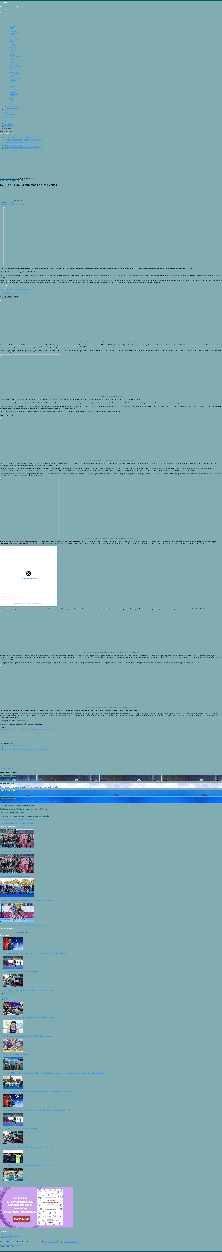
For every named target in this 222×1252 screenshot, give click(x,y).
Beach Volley (14, 50)
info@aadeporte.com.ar (50, 1242)
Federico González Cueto (71, 1242)
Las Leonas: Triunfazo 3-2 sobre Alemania (15, 876)
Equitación (13, 31)
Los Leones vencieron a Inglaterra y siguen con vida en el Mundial (21, 140)
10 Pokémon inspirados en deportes (16, 1054)
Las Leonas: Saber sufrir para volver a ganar (16, 851)
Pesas (11, 41)
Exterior (5, 109)
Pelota (12, 83)
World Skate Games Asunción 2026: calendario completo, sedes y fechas (23, 139)
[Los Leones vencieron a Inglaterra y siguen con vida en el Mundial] (13, 1162)
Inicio (2, 178)
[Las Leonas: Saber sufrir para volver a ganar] (17, 848)
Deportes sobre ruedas (13, 64)
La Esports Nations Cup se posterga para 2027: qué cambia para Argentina (23, 148)
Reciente (5, 999)
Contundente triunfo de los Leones (12, 143)
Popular (5, 998)
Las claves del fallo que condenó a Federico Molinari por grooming (27, 1036)
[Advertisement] (111, 164)
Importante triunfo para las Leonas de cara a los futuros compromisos (22, 145)
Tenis (11, 87)
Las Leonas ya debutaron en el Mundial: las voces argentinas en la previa (26, 900)
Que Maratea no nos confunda (15, 293)
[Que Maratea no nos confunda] (16, 289)
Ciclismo (12, 30)
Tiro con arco (14, 44)
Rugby (12, 58)
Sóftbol (12, 59)
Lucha (12, 103)
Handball (12, 55)
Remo (12, 95)
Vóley (12, 61)
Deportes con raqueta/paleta (14, 78)
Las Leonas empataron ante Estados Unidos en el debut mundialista (24, 925)
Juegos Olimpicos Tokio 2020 (27, 729)
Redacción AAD (5, 768)
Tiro (11, 42)
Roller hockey (14, 69)
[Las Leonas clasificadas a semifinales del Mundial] (13, 968)
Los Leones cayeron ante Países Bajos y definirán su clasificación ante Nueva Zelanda (27, 150)
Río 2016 (59, 729)
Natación (12, 75)
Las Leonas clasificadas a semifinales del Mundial (17, 137)
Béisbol (12, 52)
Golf (11, 38)
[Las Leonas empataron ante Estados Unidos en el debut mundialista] (17, 921)
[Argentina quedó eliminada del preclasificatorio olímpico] (13, 1180)
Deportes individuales (13, 24)
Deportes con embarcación (14, 91)
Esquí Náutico (14, 94)
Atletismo (13, 25)
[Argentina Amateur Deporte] (17, 7)
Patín (11, 67)
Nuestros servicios (8, 117)
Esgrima (12, 34)
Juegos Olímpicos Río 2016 (8, 729)
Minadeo (47, 729)
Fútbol (12, 53)
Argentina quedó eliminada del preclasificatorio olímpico (18, 142)
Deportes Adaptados (9, 114)
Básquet (12, 48)
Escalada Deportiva (15, 33)
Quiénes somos (7, 1234)
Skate (11, 70)
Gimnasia (13, 36)
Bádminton (13, 80)
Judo (11, 100)
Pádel (11, 81)
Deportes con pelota (12, 47)
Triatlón (12, 45)
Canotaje (12, 92)
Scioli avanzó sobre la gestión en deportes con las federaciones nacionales (29, 1017)
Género (5, 111)
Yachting (12, 97)
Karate (12, 101)
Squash (12, 84)
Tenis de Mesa (14, 89)
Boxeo (12, 27)
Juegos (5, 112)
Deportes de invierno (12, 106)
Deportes (5, 22)
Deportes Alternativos (13, 108)
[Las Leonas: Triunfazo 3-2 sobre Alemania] (17, 872)
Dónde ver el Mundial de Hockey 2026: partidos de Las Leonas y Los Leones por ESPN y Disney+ (38, 1091)
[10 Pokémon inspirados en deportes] (13, 1051)
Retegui (53, 729)
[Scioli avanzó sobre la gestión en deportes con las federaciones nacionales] (13, 1014)
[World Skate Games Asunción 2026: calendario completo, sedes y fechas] (13, 987)
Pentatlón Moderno (15, 39)
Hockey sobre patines (16, 66)
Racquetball (13, 86)
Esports (5, 115)
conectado (19, 932)
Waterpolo (13, 62)
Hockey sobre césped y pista (18, 56)
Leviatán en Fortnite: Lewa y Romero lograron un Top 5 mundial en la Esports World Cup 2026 (29, 136)
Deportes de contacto (12, 98)
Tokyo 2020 (66, 729)
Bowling (12, 28)
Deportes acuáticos (12, 72)
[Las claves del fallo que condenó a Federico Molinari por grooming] (13, 1032)
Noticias (6, 178)
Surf (11, 76)
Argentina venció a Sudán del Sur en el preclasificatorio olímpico (21, 147)
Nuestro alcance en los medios (11, 1236)
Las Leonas (40, 729)
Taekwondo (13, 105)
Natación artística (15, 73)
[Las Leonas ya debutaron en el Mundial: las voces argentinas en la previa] (17, 897)
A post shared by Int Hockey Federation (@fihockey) (28, 603)
